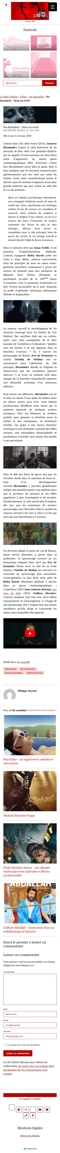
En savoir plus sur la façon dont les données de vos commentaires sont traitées (28, 1069)
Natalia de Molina (34, 673)
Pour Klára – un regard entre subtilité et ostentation (28, 761)
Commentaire (8, 972)
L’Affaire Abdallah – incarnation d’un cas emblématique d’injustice (28, 929)
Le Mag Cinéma (9, 96)
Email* (6, 1020)
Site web (6, 1031)
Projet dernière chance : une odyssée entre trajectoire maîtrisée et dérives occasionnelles (26, 871)
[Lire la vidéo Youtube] (30, 633)
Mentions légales (30, 1135)
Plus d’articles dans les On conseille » (41, 710)
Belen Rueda (10, 669)
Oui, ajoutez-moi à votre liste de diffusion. (23, 1045)
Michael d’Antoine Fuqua (19, 815)
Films (23, 96)
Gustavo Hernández (13, 673)
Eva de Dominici (28, 669)
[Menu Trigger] (52, 6)
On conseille (36, 96)
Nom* (5, 1009)
